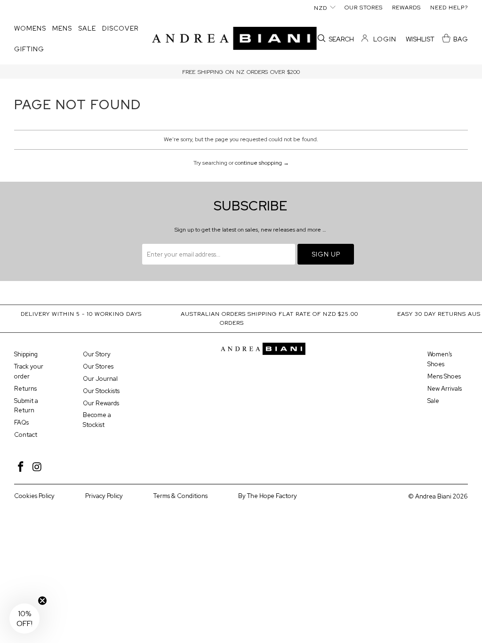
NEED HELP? (449, 7)
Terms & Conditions (180, 496)
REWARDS (406, 7)
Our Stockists (101, 391)
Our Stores (98, 366)
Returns (25, 389)
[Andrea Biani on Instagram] (38, 467)
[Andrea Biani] (234, 39)
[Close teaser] (42, 600)
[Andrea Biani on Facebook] (21, 467)
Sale (433, 401)
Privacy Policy (104, 496)
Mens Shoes (444, 376)
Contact (25, 435)
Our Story (97, 354)
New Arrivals (444, 389)
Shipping (26, 354)
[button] (30, 28)
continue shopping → (262, 163)
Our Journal (100, 379)
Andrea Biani (433, 496)
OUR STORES (364, 7)
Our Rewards (101, 403)
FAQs (21, 422)
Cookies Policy (34, 496)
